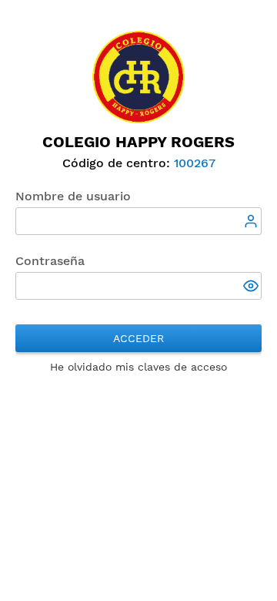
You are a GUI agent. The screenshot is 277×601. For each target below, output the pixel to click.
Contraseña (50, 260)
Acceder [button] (138, 338)
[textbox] (138, 221)
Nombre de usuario (73, 196)
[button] (252, 287)
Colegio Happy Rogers (138, 142)
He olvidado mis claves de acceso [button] (138, 367)
